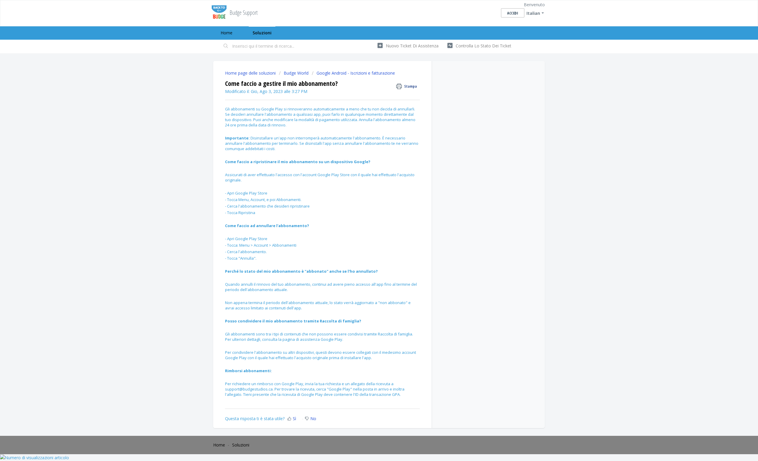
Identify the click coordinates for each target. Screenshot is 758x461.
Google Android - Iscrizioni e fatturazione (356, 73)
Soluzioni (262, 33)
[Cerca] (226, 46)
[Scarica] (368, 155)
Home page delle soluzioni (251, 73)
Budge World (296, 73)
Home (226, 33)
